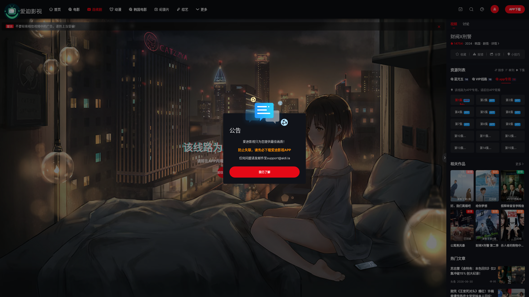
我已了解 (264, 172)
